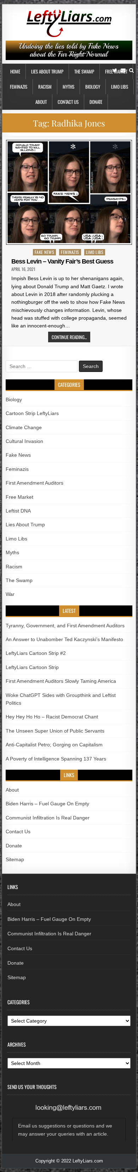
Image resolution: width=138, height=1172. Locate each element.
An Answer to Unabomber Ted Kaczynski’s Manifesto (64, 639)
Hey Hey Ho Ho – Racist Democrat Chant (52, 717)
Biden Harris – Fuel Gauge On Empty (47, 803)
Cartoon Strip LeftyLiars (32, 413)
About (41, 101)
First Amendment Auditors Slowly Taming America (61, 681)
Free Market (19, 497)
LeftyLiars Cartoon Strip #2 (36, 653)
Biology (92, 86)
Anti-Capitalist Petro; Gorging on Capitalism (54, 744)
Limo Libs (119, 86)
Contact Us (68, 101)
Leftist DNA (18, 511)
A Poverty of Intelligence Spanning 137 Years (56, 759)
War (10, 594)
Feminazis (18, 86)
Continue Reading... (69, 337)
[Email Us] (123, 70)
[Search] (131, 70)
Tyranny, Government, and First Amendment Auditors (65, 625)
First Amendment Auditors (34, 483)
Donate (96, 101)
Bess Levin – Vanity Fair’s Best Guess (62, 261)
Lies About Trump (47, 71)
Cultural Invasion (24, 441)
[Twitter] (115, 70)
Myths (68, 86)
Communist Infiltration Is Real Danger (48, 818)
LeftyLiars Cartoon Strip (32, 667)
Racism (45, 86)
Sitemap (15, 859)
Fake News (44, 252)
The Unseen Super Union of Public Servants (55, 731)
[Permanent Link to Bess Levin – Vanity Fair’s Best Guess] (69, 192)
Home (15, 71)
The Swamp (84, 71)
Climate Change (24, 427)
